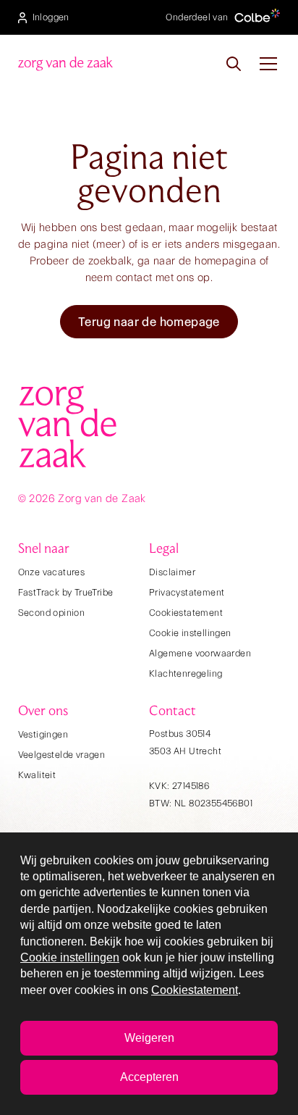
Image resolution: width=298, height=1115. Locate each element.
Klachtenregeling (185, 673)
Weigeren (149, 1038)
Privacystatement (186, 592)
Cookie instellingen (190, 632)
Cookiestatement (186, 612)
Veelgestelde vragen (62, 754)
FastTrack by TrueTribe (66, 592)
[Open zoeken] (233, 63)
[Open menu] (268, 63)
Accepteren (149, 1077)
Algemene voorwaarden (200, 653)
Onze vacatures (51, 572)
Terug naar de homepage (149, 321)
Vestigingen (43, 734)
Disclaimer (172, 572)
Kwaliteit (37, 774)
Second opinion (51, 612)
